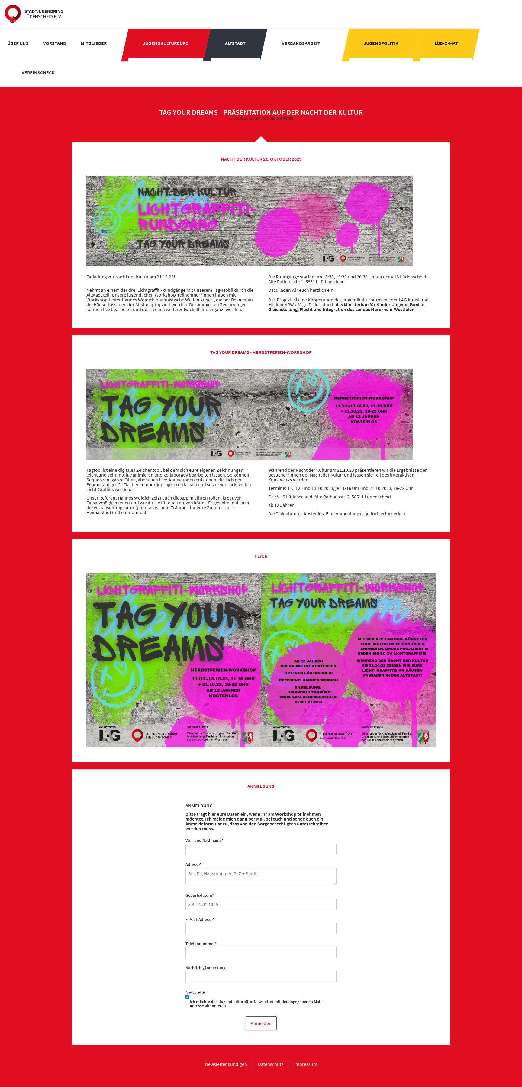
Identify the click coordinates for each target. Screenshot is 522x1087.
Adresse (194, 864)
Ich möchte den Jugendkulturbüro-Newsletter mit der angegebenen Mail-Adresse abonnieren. (256, 1003)
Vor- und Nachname (204, 840)
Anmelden (261, 1023)
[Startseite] (34, 14)
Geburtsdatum (199, 895)
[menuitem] (18, 43)
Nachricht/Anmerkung (205, 968)
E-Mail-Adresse (199, 919)
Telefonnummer (201, 943)
